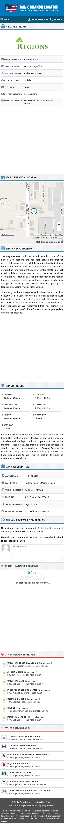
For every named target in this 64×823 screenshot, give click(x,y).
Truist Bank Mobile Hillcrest (22, 745)
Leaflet (36, 235)
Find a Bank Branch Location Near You (32, 802)
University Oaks (15, 681)
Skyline (11, 708)
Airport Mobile (15, 672)
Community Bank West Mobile (23, 781)
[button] (32, 209)
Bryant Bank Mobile (18, 763)
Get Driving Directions (48, 242)
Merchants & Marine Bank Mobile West (28, 754)
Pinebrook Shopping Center (22, 690)
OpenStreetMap (56, 235)
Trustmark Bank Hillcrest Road (23, 736)
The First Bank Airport (19, 772)
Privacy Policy (40, 806)
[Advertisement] (32, 140)
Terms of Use (29, 806)
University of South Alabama (22, 663)
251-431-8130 (30, 94)
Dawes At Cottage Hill (18, 717)
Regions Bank (32, 476)
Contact (50, 806)
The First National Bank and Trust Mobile (29, 790)
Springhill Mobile (16, 699)
